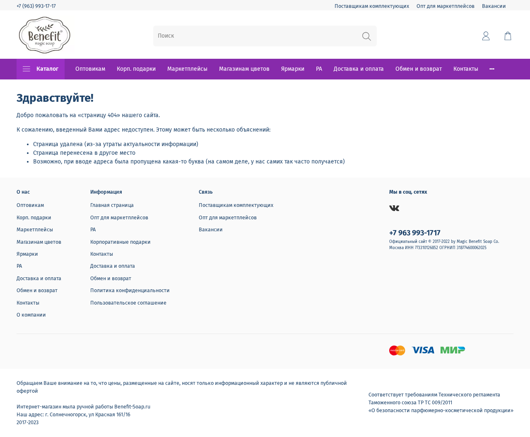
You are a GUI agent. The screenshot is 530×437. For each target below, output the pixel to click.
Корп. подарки (136, 68)
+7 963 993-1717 (415, 233)
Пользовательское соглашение (128, 303)
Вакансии (494, 6)
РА (319, 68)
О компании (31, 315)
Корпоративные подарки (120, 242)
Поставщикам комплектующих (372, 6)
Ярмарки (292, 68)
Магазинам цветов (244, 68)
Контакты (465, 68)
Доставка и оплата (359, 68)
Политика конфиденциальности (130, 290)
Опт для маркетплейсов (446, 6)
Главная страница (112, 205)
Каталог (47, 68)
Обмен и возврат (418, 68)
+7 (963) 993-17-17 (36, 6)
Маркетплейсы (187, 68)
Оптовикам (90, 68)
